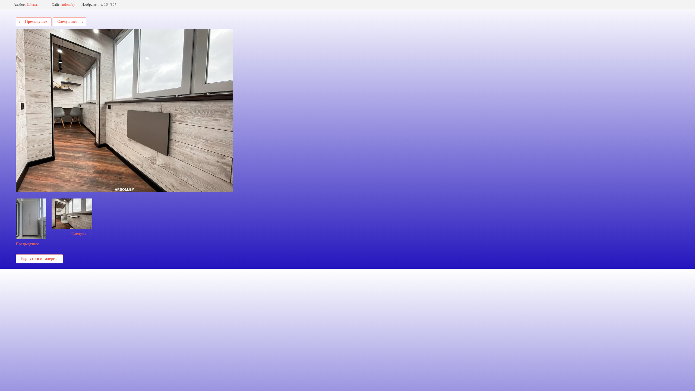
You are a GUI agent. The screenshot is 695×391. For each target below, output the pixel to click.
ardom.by (68, 4)
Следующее (67, 22)
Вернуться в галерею (39, 259)
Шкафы (33, 4)
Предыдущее (36, 22)
